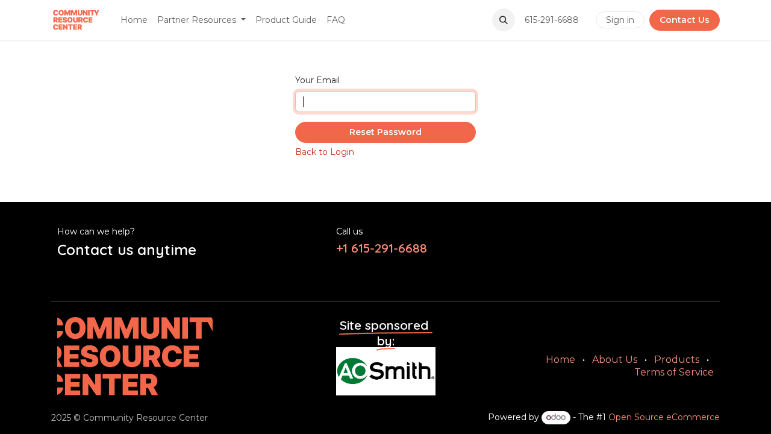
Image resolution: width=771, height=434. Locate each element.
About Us (614, 359)
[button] (503, 19)
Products (676, 359)
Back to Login (324, 152)
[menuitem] (134, 20)
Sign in (620, 19)
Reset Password (385, 132)
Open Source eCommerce (664, 417)
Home (560, 359)
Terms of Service (674, 372)
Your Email (317, 80)
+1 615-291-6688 (383, 248)
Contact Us (685, 19)
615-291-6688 (553, 19)
